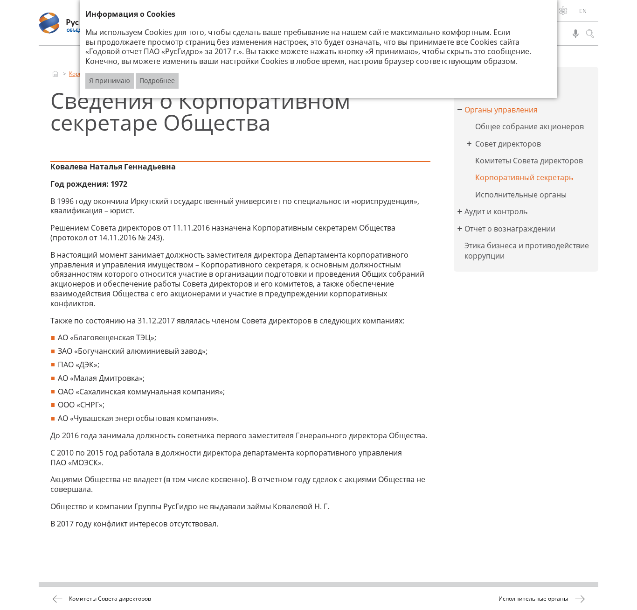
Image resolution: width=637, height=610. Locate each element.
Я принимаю (109, 80)
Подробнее (157, 80)
